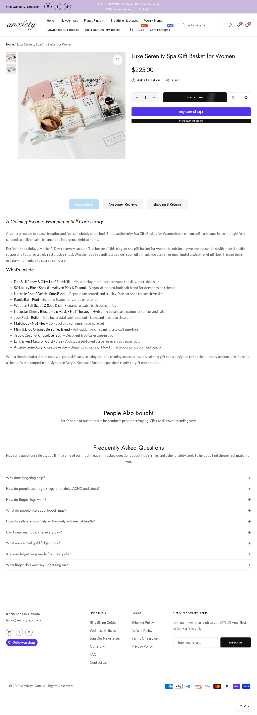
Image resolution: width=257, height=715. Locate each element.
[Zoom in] (117, 60)
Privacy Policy (142, 646)
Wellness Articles (103, 630)
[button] (234, 97)
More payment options (191, 120)
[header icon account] (231, 25)
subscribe (235, 642)
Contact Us (98, 662)
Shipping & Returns (167, 204)
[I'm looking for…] (182, 25)
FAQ (93, 654)
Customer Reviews (123, 204)
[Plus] (153, 97)
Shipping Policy (143, 622)
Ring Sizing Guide (103, 622)
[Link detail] (48, 6)
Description (84, 204)
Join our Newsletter (105, 638)
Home (10, 44)
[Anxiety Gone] (22, 25)
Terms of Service (145, 638)
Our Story (97, 646)
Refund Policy (142, 630)
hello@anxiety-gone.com (25, 620)
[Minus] (136, 97)
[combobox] (201, 25)
